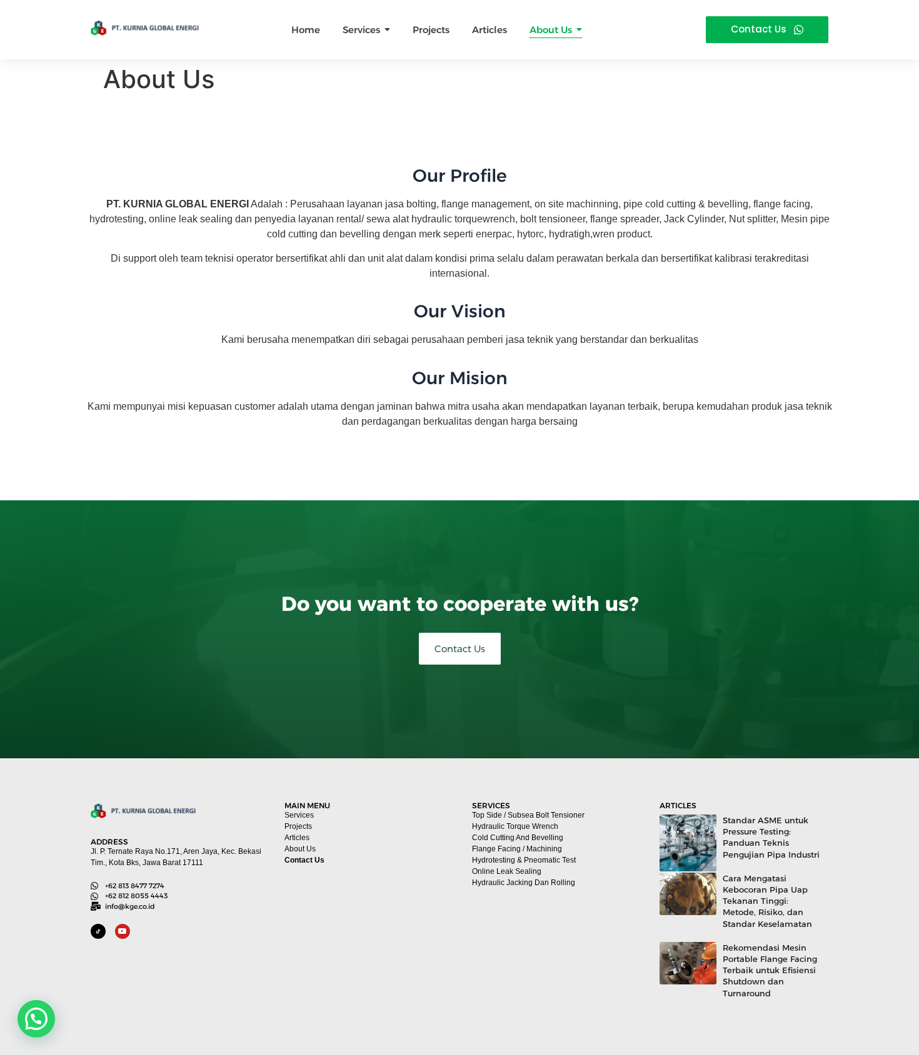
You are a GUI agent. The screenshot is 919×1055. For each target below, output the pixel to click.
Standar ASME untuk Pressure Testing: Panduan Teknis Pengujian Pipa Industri (771, 837)
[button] (36, 1019)
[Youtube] (122, 931)
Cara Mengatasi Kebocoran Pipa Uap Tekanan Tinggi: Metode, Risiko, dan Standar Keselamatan (767, 901)
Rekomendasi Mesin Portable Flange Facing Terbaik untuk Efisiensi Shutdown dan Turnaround (770, 970)
